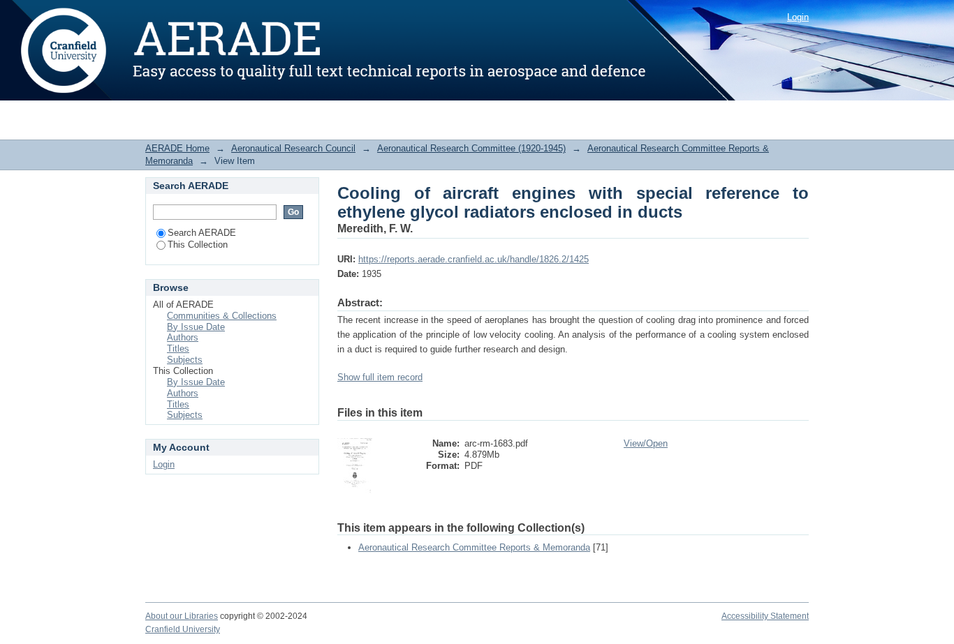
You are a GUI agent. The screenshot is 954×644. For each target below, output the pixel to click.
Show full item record (380, 377)
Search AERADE (202, 232)
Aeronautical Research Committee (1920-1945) (471, 148)
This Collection (198, 244)
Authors (182, 337)
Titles (178, 348)
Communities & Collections (222, 315)
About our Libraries (181, 616)
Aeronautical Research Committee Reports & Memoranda (474, 547)
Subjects (185, 359)
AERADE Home (177, 148)
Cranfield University (182, 629)
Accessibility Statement (765, 616)
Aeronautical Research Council (293, 148)
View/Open (646, 443)
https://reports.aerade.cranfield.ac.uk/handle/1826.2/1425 (473, 259)
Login (798, 17)
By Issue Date (196, 327)
